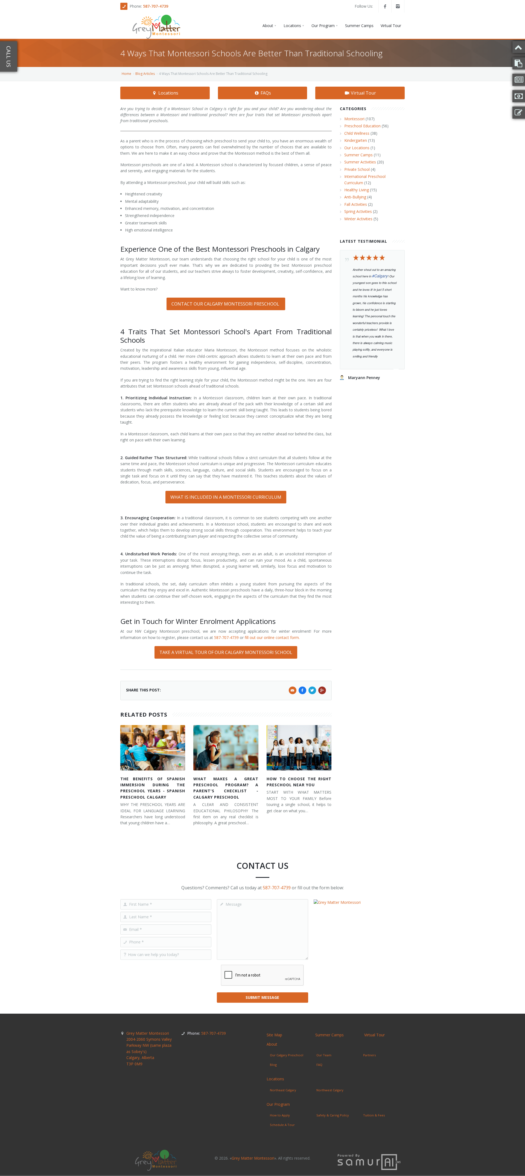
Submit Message (262, 997)
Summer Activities (360, 162)
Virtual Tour (363, 93)
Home (126, 73)
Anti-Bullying (355, 197)
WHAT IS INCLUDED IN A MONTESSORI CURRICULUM (225, 497)
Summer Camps (358, 154)
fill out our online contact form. (272, 637)
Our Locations (356, 147)
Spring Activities (358, 211)
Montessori (354, 118)
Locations (167, 93)
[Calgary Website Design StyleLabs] (369, 1161)
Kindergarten (355, 140)
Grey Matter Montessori (149, 1048)
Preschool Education (362, 125)
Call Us (8, 56)
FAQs (265, 93)
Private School (357, 169)
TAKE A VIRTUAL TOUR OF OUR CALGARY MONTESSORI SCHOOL (225, 652)
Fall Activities (355, 204)
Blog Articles (145, 73)
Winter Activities (358, 218)
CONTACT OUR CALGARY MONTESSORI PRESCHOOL (225, 304)
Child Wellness (356, 133)
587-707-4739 (155, 6)
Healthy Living (356, 189)
